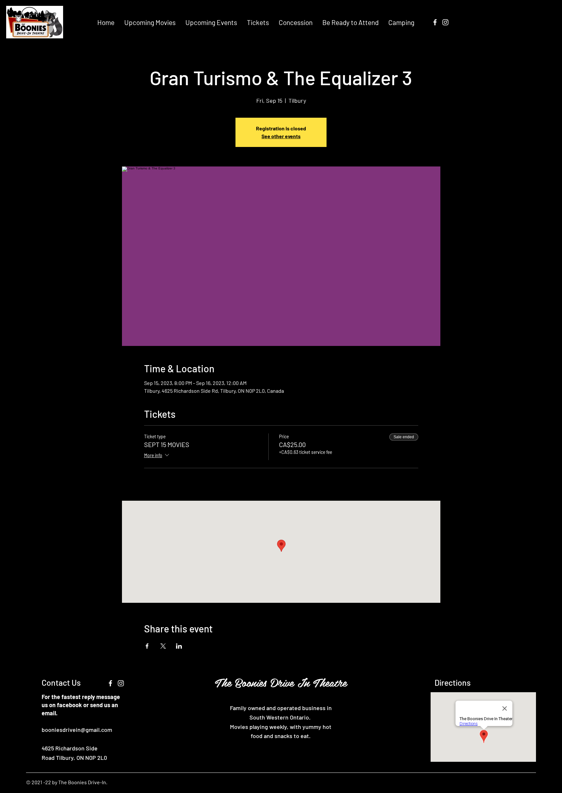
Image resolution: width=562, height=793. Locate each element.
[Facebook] (435, 22)
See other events (281, 136)
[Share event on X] (163, 646)
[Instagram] (445, 22)
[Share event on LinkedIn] (179, 646)
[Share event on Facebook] (147, 646)
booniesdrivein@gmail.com (77, 729)
